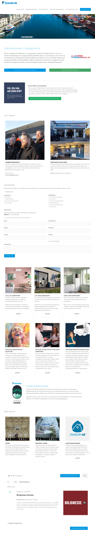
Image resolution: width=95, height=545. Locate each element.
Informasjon (9, 203)
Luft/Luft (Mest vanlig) (56, 197)
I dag (15, 482)
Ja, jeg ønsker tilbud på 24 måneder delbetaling (18, 217)
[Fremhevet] (47, 323)
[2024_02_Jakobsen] (70, 121)
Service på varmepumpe (12, 201)
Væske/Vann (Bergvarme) (57, 201)
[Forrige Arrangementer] (8, 482)
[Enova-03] (14, 83)
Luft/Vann (53, 199)
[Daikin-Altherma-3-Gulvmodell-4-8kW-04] (47, 267)
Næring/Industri (54, 203)
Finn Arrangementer (70, 475)
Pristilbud (8, 197)
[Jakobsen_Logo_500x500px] (80, 46)
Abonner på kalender (79, 528)
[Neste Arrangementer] (11, 482)
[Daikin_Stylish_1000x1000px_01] (18, 267)
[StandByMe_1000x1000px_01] (77, 417)
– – (18, 313)
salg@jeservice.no (14, 175)
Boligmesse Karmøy (25, 495)
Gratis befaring (9, 199)
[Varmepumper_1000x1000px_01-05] (77, 267)
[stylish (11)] (77, 323)
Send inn (9, 255)
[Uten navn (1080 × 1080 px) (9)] (17, 323)
